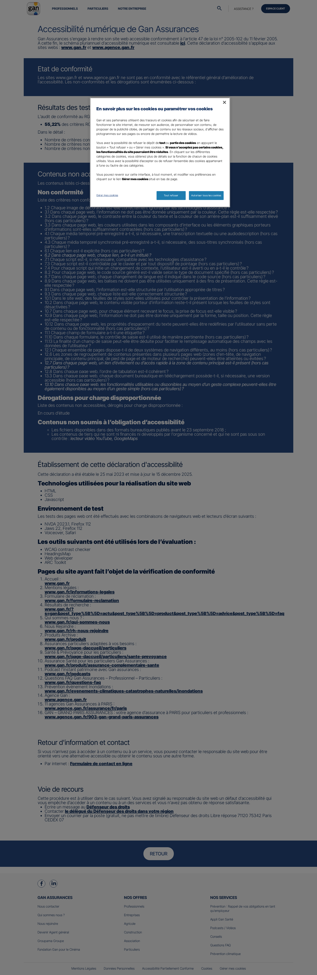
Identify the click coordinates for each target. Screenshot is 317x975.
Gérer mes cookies (107, 195)
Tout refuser (171, 195)
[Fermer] (224, 102)
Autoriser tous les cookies (206, 195)
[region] (160, 152)
